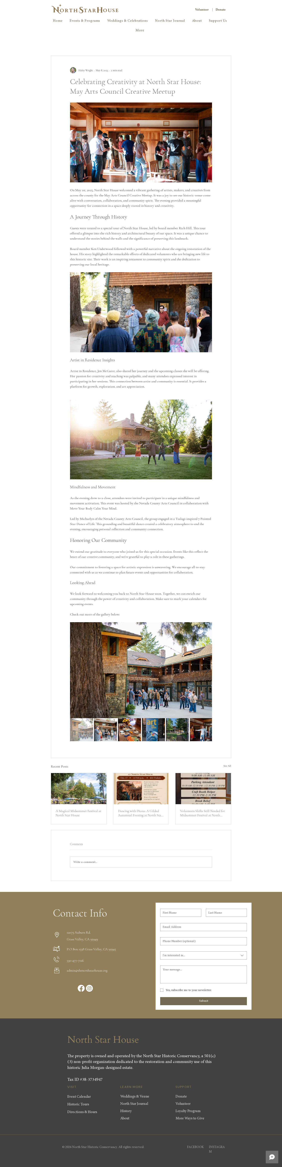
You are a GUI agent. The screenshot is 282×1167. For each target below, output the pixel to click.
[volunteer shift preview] (203, 788)
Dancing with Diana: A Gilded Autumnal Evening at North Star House (140, 813)
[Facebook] (81, 988)
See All (227, 766)
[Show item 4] (153, 729)
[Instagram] (89, 988)
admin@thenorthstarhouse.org (87, 970)
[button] (140, 30)
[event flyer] (141, 788)
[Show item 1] (81, 729)
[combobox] (203, 955)
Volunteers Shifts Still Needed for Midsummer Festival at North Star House (202, 813)
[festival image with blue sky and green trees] (78, 788)
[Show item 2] (105, 729)
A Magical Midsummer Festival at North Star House (78, 813)
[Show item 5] (177, 729)
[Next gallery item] (207, 670)
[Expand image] (141, 670)
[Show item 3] (129, 729)
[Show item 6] (201, 729)
